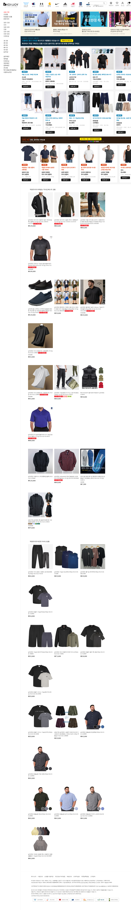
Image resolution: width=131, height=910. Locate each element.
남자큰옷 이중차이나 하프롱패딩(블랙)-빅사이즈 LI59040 (40, 477)
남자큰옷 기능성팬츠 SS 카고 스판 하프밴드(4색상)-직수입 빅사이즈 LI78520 (66, 393)
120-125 (7, 27)
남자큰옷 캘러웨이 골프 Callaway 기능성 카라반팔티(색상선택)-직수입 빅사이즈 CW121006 (92, 309)
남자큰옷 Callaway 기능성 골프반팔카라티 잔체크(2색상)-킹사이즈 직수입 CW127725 (39, 264)
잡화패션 (6, 65)
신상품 (6, 14)
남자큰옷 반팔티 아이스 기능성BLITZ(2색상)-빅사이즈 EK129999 (39, 693)
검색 (104, 3)
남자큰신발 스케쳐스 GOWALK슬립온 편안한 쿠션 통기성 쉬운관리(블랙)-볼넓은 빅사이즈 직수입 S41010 (40, 310)
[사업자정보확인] (84, 882)
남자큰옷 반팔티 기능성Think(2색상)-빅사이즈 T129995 (40, 612)
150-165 (7, 34)
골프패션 (6, 56)
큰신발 (6, 68)
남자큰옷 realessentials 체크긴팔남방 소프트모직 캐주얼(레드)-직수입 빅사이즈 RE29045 (66, 477)
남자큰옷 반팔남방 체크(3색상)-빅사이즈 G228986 (39, 815)
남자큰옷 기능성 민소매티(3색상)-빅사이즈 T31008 (66, 572)
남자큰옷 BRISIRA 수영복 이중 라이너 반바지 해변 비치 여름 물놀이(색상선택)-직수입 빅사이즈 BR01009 (66, 309)
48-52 (6, 47)
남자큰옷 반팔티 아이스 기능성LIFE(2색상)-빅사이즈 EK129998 (40, 733)
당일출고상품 (8, 17)
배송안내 (69, 876)
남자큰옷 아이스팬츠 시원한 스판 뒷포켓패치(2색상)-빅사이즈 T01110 (40, 572)
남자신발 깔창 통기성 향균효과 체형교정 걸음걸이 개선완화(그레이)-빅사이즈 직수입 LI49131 (92, 478)
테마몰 (6, 59)
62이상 (6, 52)
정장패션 (6, 63)
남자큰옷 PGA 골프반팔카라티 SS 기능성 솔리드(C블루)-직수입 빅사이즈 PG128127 (40, 435)
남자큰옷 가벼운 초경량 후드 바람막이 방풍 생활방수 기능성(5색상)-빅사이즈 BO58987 (40, 855)
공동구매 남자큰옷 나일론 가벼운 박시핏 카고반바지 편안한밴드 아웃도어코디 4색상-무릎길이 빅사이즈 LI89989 (66, 734)
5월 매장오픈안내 (99, 6)
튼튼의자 (6, 19)
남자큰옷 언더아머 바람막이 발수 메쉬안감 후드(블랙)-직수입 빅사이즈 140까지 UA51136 (40, 221)
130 (5, 29)
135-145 (7, 31)
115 (5, 25)
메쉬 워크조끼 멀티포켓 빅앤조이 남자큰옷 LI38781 (92, 393)
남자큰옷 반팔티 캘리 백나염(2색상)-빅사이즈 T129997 (92, 653)
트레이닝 (6, 61)
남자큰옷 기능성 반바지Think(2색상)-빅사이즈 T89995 (40, 653)
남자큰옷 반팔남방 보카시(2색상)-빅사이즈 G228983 (66, 815)
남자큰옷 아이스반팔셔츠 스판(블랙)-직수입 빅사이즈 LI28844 (40, 351)
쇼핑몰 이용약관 (48, 876)
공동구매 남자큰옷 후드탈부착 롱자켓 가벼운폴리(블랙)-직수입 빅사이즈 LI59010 (40, 521)
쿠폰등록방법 (85, 876)
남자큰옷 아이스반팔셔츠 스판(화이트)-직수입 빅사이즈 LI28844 (40, 393)
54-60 (6, 50)
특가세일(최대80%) (10, 70)
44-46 (6, 45)
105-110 (7, 22)
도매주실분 (76, 876)
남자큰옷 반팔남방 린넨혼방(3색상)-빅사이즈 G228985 (92, 733)
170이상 (6, 36)
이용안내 (40, 876)
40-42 (6, 43)
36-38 (6, 41)
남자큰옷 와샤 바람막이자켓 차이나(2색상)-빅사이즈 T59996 (66, 653)
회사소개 (33, 876)
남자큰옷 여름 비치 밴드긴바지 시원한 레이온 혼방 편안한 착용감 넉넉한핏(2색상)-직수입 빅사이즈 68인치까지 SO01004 (92, 221)
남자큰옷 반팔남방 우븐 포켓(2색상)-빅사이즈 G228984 (40, 775)
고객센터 (92, 876)
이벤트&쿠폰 (8, 72)
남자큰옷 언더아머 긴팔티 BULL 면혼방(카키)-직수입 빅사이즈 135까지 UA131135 (66, 220)
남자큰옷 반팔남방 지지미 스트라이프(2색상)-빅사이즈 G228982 (92, 815)
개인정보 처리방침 (60, 876)
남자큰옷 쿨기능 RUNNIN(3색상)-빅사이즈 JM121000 (92, 572)
